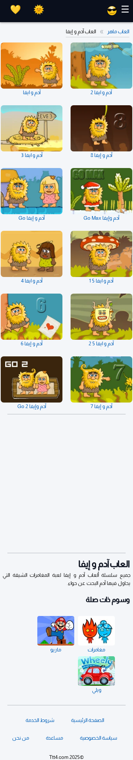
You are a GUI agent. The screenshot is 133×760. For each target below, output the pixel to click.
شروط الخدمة (39, 720)
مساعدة (54, 738)
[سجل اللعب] (15, 9)
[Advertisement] (66, 483)
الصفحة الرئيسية (87, 720)
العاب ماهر (118, 31)
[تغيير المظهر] (39, 9)
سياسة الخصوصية (98, 738)
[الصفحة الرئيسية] (112, 14)
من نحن (20, 738)
